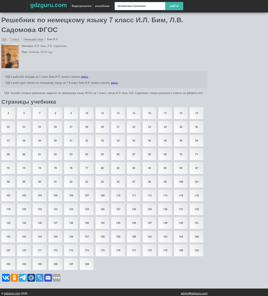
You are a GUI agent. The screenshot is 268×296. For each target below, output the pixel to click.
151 (197, 223)
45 (133, 140)
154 (40, 236)
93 (86, 181)
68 (149, 154)
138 (71, 223)
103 (24, 195)
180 (181, 250)
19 (196, 113)
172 (55, 250)
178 (150, 250)
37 (8, 140)
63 (71, 154)
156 (71, 236)
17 (165, 113)
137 (55, 223)
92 (71, 181)
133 (8, 223)
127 (118, 209)
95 (118, 181)
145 (118, 223)
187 (71, 264)
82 (118, 168)
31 (118, 127)
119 (8, 209)
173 (71, 250)
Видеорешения (81, 6)
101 (197, 181)
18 (181, 113)
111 (134, 195)
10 (86, 113)
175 (102, 250)
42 (86, 140)
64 (86, 154)
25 (39, 127)
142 (102, 223)
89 (24, 181)
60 (24, 154)
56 (8, 154)
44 (118, 140)
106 (71, 195)
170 (24, 250)
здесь (84, 76)
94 (102, 181)
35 (181, 127)
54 (196, 140)
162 (150, 236)
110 (118, 195)
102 (8, 195)
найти (174, 6)
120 (24, 209)
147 (150, 223)
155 (55, 236)
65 (102, 154)
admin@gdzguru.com (194, 293)
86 (181, 168)
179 (165, 250)
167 (8, 250)
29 (102, 127)
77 (86, 168)
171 (40, 250)
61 (39, 154)
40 (55, 140)
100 (181, 181)
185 (40, 264)
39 (39, 140)
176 (118, 250)
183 (8, 264)
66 (118, 154)
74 (39, 168)
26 (55, 127)
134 (24, 223)
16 (149, 113)
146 (134, 223)
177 (134, 250)
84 (149, 168)
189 (87, 264)
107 (87, 195)
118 (197, 195)
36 (196, 127)
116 (181, 195)
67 (133, 154)
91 (55, 181)
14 (133, 113)
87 (196, 168)
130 (165, 209)
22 (8, 127)
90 (39, 181)
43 (102, 140)
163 (165, 236)
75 (55, 168)
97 (133, 181)
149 (165, 223)
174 (87, 250)
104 (40, 195)
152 (8, 236)
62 (55, 154)
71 (196, 154)
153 (24, 236)
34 (165, 127)
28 (86, 127)
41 (71, 140)
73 (24, 168)
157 (87, 236)
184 (24, 264)
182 (197, 250)
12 (102, 113)
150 (181, 223)
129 (150, 209)
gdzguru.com (48, 4)
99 (165, 181)
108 (102, 195)
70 (181, 154)
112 (150, 195)
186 (55, 264)
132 (197, 209)
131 (181, 209)
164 (181, 236)
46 (149, 140)
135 (40, 223)
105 (55, 195)
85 (165, 168)
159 (118, 236)
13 (118, 113)
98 (149, 181)
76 (71, 168)
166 (197, 236)
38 (24, 140)
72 (8, 168)
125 (87, 209)
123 (55, 209)
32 (133, 127)
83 (133, 168)
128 (134, 209)
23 (24, 127)
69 (165, 154)
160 (134, 236)
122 (40, 209)
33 (149, 127)
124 (71, 209)
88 (8, 181)
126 (102, 209)
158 (102, 236)
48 (165, 140)
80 (102, 168)
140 (87, 223)
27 (71, 127)
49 (181, 140)
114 (165, 195)
